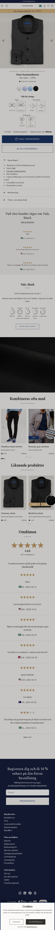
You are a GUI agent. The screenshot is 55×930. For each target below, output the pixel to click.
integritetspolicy (31, 927)
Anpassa (16, 922)
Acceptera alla (35, 922)
